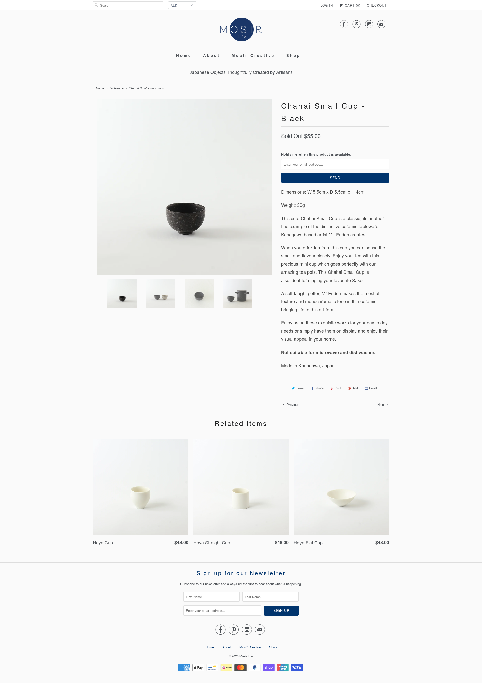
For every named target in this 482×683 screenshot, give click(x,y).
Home (184, 55)
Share (319, 388)
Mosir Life (246, 656)
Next (381, 404)
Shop (293, 55)
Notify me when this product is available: (316, 154)
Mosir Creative (253, 55)
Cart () (352, 5)
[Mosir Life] (241, 29)
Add (355, 388)
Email (373, 388)
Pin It (338, 388)
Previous (292, 404)
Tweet (300, 388)
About (211, 55)
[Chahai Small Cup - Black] (184, 187)
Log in (327, 5)
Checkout (377, 5)
